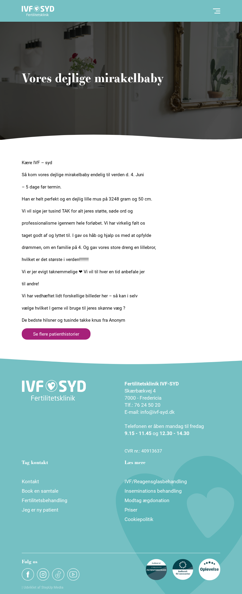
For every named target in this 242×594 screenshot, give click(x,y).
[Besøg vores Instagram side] (43, 574)
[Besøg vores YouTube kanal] (73, 574)
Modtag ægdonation (147, 500)
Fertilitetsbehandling (44, 500)
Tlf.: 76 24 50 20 (142, 405)
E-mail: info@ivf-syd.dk (150, 412)
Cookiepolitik (139, 519)
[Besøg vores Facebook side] (28, 574)
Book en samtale (40, 490)
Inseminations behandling (153, 490)
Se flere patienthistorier (56, 334)
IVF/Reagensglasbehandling (156, 481)
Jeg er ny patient (40, 509)
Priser (131, 509)
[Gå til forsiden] (38, 11)
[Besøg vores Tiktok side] (58, 574)
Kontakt (30, 481)
